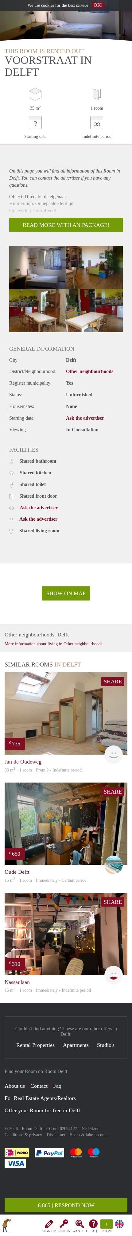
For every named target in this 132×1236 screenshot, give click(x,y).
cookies (47, 5)
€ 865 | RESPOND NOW (66, 1205)
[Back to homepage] (6, 1226)
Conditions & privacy (23, 1135)
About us (15, 1086)
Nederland (90, 1128)
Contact (39, 1086)
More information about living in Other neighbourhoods (53, 644)
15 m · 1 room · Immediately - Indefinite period (48, 990)
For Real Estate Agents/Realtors (40, 1098)
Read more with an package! (66, 225)
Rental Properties (35, 1045)
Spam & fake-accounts (89, 1135)
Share (113, 681)
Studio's (106, 1045)
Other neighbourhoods (89, 371)
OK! (98, 5)
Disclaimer (56, 1135)
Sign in (64, 1231)
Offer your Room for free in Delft (42, 1110)
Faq (57, 1086)
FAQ (94, 1231)
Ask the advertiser (85, 418)
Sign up (49, 1231)
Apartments (76, 1045)
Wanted (79, 1231)
